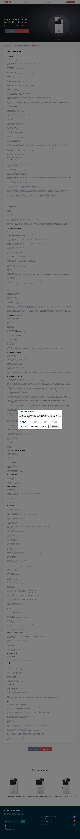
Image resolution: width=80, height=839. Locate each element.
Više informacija (54, 426)
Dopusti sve (23, 426)
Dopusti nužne (44, 426)
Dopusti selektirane (34, 426)
